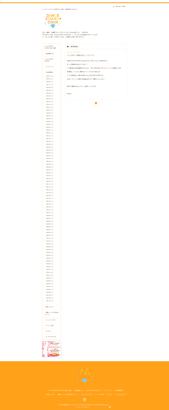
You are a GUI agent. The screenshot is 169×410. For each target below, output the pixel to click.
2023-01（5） (50, 158)
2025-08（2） (50, 87)
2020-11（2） (50, 212)
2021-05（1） (50, 204)
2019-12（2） (50, 238)
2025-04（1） (50, 93)
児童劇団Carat (50, 53)
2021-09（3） (50, 192)
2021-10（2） (50, 190)
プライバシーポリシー (83, 407)
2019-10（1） (50, 244)
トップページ (50, 66)
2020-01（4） (50, 235)
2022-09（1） (50, 164)
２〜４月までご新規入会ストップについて (81, 55)
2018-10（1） (50, 278)
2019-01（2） (50, 269)
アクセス (48, 331)
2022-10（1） (50, 161)
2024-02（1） (50, 127)
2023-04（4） (50, 150)
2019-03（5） (50, 263)
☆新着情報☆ (50, 72)
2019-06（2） (50, 255)
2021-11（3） (50, 187)
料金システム (50, 307)
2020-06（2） (50, 221)
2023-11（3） (50, 135)
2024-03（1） (50, 124)
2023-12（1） (50, 133)
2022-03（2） (50, 178)
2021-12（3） (50, 184)
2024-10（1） (50, 110)
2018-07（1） (50, 286)
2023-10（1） (50, 138)
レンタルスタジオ (51, 336)
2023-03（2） (50, 153)
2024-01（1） (50, 130)
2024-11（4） (50, 107)
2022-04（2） (50, 175)
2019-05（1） (50, 258)
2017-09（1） (50, 295)
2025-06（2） (50, 90)
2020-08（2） (50, 215)
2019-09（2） (50, 246)
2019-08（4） (50, 249)
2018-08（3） (50, 283)
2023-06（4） (50, 144)
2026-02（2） (50, 79)
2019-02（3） (50, 266)
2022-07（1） (50, 170)
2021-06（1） (50, 201)
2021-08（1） (50, 195)
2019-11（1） (50, 241)
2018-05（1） (50, 289)
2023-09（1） (50, 141)
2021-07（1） (50, 198)
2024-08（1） (50, 113)
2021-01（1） (50, 209)
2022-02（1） (50, 181)
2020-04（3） (50, 226)
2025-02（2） (50, 98)
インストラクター (51, 320)
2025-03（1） (50, 96)
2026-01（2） (50, 81)
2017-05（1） (50, 300)
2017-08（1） (50, 298)
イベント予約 (50, 325)
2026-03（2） (50, 76)
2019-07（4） (50, 252)
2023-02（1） (50, 155)
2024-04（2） (50, 121)
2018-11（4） (50, 275)
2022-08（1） (50, 167)
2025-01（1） (50, 101)
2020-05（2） (50, 224)
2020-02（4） (50, 232)
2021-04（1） (50, 207)
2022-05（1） (50, 172)
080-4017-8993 (120, 6)
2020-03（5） (50, 229)
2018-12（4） (50, 272)
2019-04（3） (50, 261)
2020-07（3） (50, 218)
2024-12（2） (50, 104)
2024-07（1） (50, 116)
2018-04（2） (50, 292)
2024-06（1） (50, 118)
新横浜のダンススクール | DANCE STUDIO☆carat (79, 405)
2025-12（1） (50, 84)
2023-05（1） (50, 147)
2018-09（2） (50, 281)
